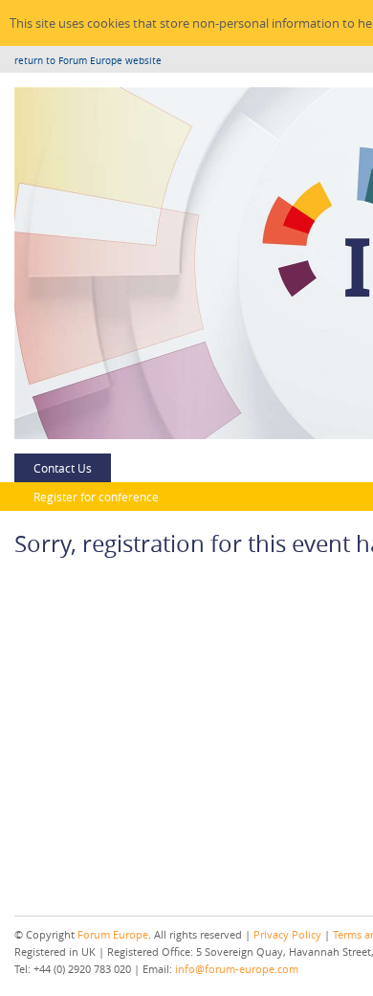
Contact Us (62, 468)
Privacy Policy (287, 934)
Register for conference (96, 496)
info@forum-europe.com (236, 969)
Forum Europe (112, 934)
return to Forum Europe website (88, 61)
